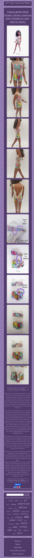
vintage (23, 526)
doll (26, 516)
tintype (9, 514)
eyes (12, 517)
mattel (19, 520)
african (22, 507)
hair (20, 530)
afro (14, 533)
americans (24, 514)
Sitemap (18, 544)
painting (15, 514)
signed (25, 520)
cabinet (25, 530)
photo (20, 533)
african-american (25, 511)
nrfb (15, 530)
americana (11, 524)
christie (8, 504)
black (24, 523)
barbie (16, 510)
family (15, 508)
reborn (10, 508)
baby (15, 527)
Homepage (18, 541)
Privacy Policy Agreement (17, 550)
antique (18, 517)
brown (13, 504)
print (17, 524)
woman (10, 500)
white (16, 500)
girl (25, 500)
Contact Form (18, 547)
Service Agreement (17, 554)
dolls (21, 500)
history (9, 511)
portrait (9, 527)
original (12, 520)
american (24, 503)
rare (10, 530)
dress (8, 517)
